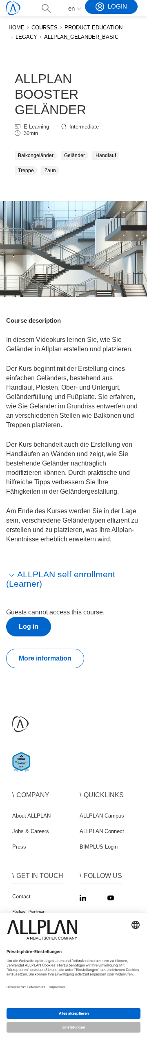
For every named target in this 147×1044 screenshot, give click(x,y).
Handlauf (106, 155)
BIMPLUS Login (99, 847)
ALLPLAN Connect (102, 831)
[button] (46, 8)
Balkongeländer (35, 155)
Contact (21, 896)
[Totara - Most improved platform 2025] (23, 769)
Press (19, 847)
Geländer (74, 155)
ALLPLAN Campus (102, 816)
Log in (28, 626)
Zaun (50, 170)
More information (45, 658)
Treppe (26, 170)
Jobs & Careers (30, 831)
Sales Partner (28, 912)
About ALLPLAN (31, 816)
